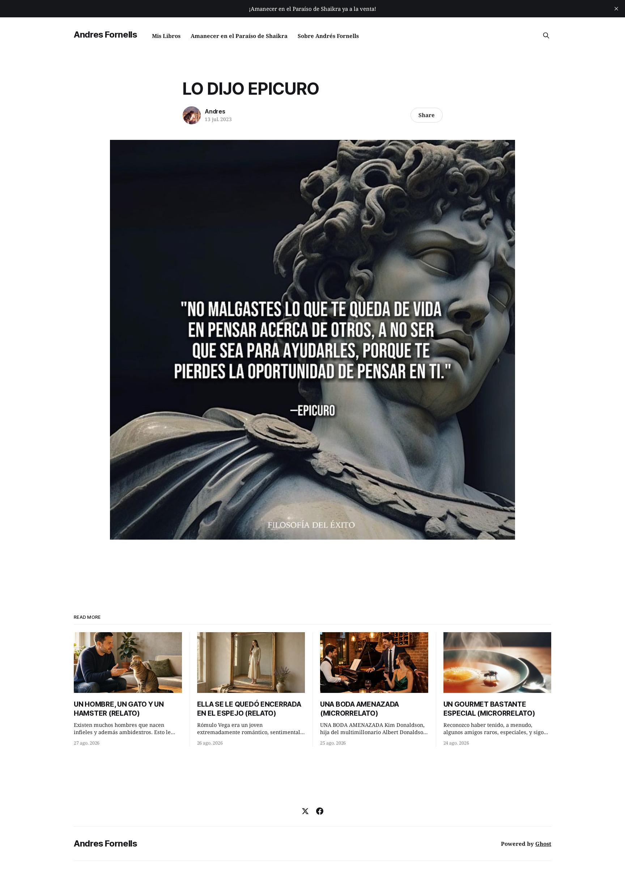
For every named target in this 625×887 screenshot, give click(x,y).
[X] (305, 811)
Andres (215, 111)
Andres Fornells (105, 34)
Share (426, 115)
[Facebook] (319, 811)
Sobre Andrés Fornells (328, 35)
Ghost (543, 843)
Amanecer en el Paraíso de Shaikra (239, 35)
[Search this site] (546, 35)
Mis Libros (166, 35)
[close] (616, 8)
